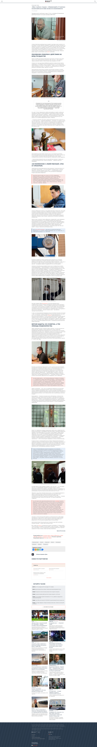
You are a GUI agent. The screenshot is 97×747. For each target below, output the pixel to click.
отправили (49, 315)
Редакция (33, 734)
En (51, 734)
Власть (52, 542)
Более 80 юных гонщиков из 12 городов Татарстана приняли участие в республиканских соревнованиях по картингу (39, 647)
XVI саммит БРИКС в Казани (39, 569)
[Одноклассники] (36, 549)
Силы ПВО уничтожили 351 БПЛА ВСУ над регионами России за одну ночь (48, 600)
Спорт (33, 621)
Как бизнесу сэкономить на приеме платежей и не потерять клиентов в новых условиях (56, 716)
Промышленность (52, 665)
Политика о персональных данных (38, 738)
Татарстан (46, 544)
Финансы (34, 544)
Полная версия (34, 742)
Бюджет (39, 544)
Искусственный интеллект (54, 569)
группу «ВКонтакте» (55, 535)
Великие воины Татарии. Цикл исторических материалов (39, 573)
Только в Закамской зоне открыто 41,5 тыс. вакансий (56, 694)
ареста (48, 51)
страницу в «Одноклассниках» (44, 536)
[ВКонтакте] (33, 549)
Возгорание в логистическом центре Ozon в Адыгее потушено (46, 591)
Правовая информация (36, 737)
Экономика (58, 542)
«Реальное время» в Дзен (41, 554)
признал (40, 525)
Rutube (45, 538)
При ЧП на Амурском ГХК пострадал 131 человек (43, 586)
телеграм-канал (46, 535)
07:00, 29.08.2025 (34, 10)
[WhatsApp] (38, 549)
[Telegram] (40, 549)
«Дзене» (50, 538)
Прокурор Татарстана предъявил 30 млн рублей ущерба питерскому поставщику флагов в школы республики (39, 712)
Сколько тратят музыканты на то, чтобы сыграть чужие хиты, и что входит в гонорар (57, 647)
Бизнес (41, 542)
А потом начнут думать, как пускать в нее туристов (40, 691)
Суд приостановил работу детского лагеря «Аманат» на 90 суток (46, 594)
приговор (57, 501)
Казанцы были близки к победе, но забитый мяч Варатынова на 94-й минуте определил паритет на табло (40, 626)
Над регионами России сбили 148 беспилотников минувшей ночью (47, 589)
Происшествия (35, 5)
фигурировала (45, 303)
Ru (49, 734)
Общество (47, 542)
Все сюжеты (49, 577)
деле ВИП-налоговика (40, 229)
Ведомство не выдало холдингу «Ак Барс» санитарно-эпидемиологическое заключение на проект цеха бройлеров (40, 670)
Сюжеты (35, 565)
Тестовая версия (35, 743)
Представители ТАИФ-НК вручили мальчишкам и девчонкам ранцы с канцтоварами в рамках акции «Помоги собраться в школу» (56, 625)
